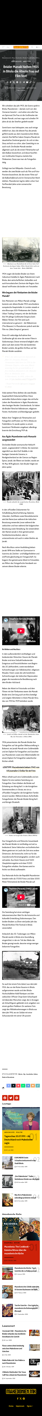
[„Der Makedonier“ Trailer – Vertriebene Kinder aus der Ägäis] (7, 1181)
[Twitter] (10, 1098)
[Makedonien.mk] (21, 47)
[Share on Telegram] (23, 82)
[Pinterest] (16, 1098)
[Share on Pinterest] (17, 82)
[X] (20, 1398)
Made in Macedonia (8, 1077)
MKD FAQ (27, 61)
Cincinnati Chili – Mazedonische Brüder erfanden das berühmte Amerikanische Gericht (14, 1334)
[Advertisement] (21, 22)
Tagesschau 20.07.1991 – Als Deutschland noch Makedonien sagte (18, 1139)
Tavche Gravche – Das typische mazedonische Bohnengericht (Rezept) (26, 1308)
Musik (33, 1363)
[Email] (27, 82)
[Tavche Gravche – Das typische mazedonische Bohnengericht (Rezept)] (7, 1310)
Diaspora (34, 1360)
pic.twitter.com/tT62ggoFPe (24, 379)
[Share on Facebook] (10, 82)
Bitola (20, 1074)
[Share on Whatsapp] (20, 82)
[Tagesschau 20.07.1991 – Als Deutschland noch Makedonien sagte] (21, 1118)
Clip (24, 1074)
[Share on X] (13, 82)
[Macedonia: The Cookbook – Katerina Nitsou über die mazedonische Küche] (21, 1229)
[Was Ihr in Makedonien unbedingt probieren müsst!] (7, 1200)
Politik (19, 1132)
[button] (4, 47)
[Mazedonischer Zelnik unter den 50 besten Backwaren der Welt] (7, 1291)
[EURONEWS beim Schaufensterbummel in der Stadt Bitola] (7, 1162)
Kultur (35, 1074)
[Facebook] (5, 1098)
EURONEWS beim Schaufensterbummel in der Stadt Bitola (25, 1160)
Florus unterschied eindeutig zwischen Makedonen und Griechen (13, 1348)
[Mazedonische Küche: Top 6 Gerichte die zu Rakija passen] (7, 1273)
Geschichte (16, 61)
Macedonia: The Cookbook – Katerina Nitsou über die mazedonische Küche (17, 1250)
